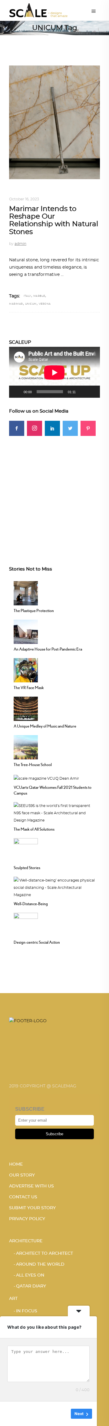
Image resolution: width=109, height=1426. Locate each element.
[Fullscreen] (92, 392)
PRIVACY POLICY (27, 1219)
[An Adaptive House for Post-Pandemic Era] (26, 631)
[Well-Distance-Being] (54, 887)
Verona (45, 304)
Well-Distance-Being (31, 903)
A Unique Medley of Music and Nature (45, 726)
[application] (54, 372)
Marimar (16, 304)
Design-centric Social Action (37, 942)
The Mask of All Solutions (34, 829)
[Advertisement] (54, 490)
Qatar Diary (31, 1286)
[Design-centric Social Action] (26, 924)
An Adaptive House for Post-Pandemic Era (48, 649)
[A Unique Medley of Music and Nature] (26, 708)
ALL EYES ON (30, 1275)
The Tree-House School (33, 764)
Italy (27, 296)
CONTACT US (23, 1197)
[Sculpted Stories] (26, 850)
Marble (39, 296)
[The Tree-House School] (26, 746)
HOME (16, 1164)
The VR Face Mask (29, 687)
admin (20, 244)
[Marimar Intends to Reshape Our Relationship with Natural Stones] (54, 122)
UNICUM (31, 304)
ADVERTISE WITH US (31, 1186)
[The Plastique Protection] (26, 592)
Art (13, 1299)
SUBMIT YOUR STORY (32, 1208)
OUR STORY (22, 1175)
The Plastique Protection (34, 610)
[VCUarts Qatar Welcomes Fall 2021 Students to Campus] (46, 778)
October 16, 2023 (24, 199)
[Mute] (82, 392)
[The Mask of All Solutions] (54, 812)
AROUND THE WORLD (40, 1264)
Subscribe (54, 1134)
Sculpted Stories (27, 867)
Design (17, 192)
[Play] (17, 392)
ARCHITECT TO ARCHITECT (44, 1253)
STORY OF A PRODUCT (49, 192)
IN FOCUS (26, 1311)
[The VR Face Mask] (26, 669)
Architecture (25, 1241)
